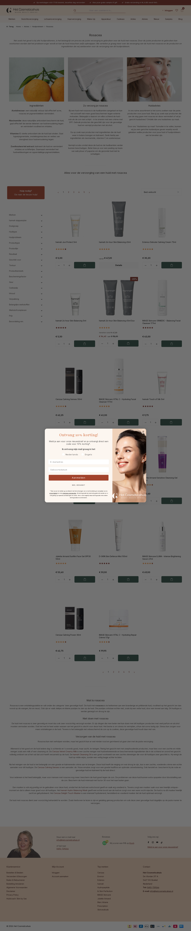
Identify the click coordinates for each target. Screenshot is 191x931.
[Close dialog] (143, 431)
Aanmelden (78, 477)
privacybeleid (53, 493)
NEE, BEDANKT (78, 485)
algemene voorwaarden (69, 493)
